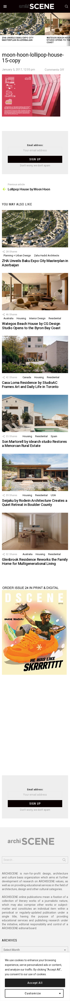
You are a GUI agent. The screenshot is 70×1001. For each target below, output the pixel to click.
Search (64, 860)
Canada (27, 377)
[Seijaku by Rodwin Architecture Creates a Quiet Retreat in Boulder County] (35, 472)
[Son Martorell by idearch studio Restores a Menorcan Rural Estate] (35, 413)
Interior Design (37, 318)
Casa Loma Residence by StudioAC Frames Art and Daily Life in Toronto (30, 384)
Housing (21, 318)
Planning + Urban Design (17, 255)
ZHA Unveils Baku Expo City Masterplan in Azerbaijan (17, 39)
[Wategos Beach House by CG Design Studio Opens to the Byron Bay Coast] (35, 291)
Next (68, 29)
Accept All (35, 982)
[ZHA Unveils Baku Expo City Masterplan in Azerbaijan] (22, 24)
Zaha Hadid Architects (46, 255)
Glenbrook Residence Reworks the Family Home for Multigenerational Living (35, 561)
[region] (35, 976)
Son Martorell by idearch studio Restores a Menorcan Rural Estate (34, 443)
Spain (54, 436)
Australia (8, 318)
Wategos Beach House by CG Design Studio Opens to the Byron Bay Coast (31, 325)
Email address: (35, 145)
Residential (55, 318)
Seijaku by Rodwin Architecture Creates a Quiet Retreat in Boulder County (34, 502)
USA (53, 495)
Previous (2, 29)
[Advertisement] (35, 727)
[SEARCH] (66, 6)
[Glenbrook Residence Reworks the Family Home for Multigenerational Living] (35, 531)
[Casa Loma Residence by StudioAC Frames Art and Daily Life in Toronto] (35, 354)
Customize (33, 993)
